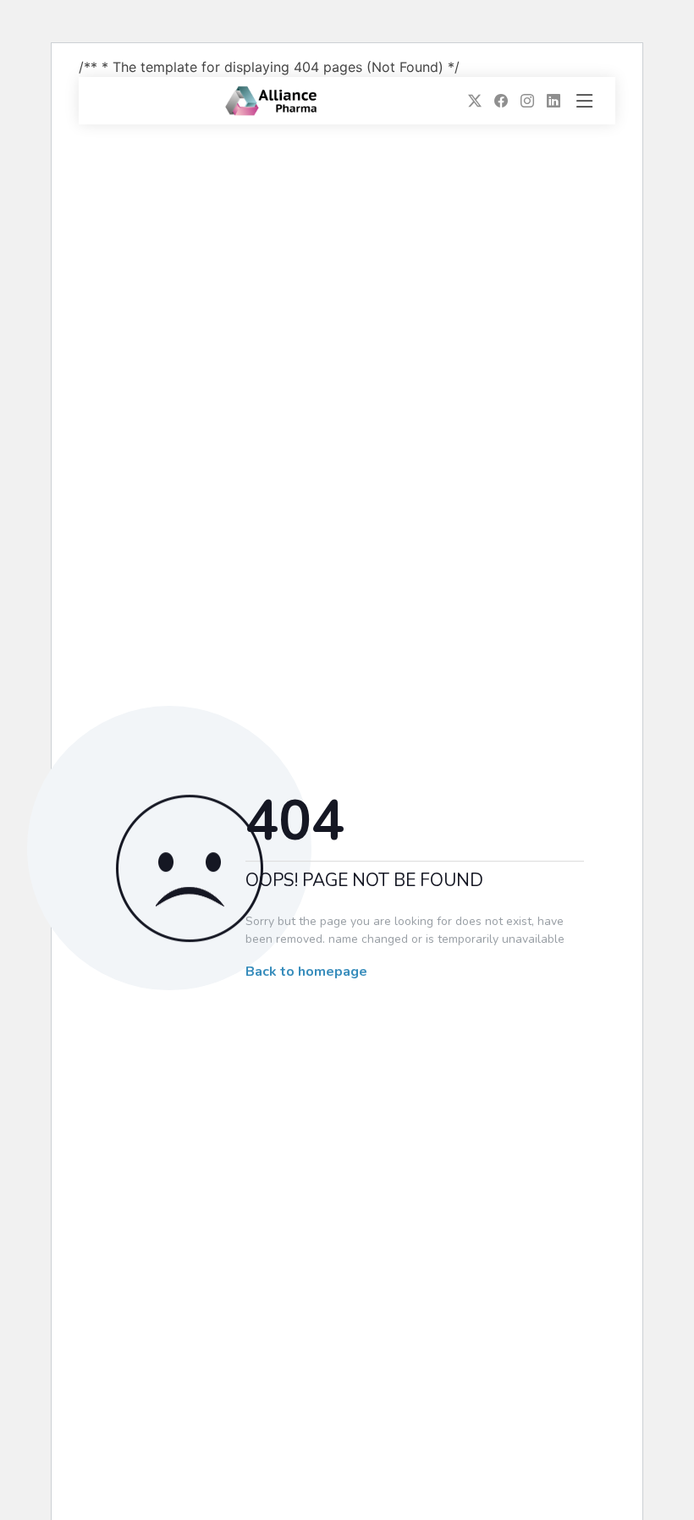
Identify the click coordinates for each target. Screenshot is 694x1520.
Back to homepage (306, 972)
